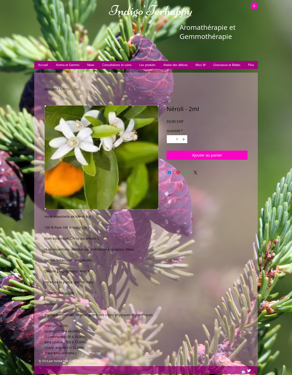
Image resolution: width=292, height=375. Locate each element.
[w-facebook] (244, 373)
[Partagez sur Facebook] (169, 172)
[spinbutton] (177, 139)
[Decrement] (170, 139)
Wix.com (88, 361)
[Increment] (184, 139)
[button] (254, 4)
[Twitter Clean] (249, 370)
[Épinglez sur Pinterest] (178, 172)
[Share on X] (195, 172)
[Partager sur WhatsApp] (187, 172)
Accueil (50, 88)
